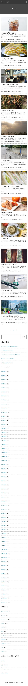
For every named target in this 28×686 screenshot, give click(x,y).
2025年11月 (4, 408)
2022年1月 (4, 594)
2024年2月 (4, 493)
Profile (3, 661)
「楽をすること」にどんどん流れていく (10, 354)
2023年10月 (4, 509)
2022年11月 (4, 553)
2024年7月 (4, 472)
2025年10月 (4, 412)
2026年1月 (4, 400)
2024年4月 (4, 485)
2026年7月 (4, 375)
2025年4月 (4, 436)
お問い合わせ (4, 665)
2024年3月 (4, 489)
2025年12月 (4, 404)
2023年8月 (4, 517)
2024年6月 (4, 476)
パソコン (3, 615)
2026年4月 (4, 388)
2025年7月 (4, 424)
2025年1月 (4, 448)
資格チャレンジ (5, 643)
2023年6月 (4, 525)
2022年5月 (4, 578)
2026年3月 (4, 392)
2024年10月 (4, 460)
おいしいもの (4, 611)
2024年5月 (4, 480)
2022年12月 (4, 549)
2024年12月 (4, 452)
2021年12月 (4, 598)
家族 (2, 631)
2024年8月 (4, 468)
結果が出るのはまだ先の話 (7, 358)
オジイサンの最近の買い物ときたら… (10, 346)
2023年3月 (4, 537)
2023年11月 (4, 505)
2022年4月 (4, 582)
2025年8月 (4, 420)
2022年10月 (4, 557)
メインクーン (4, 619)
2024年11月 (4, 456)
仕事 (13, 322)
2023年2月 (4, 541)
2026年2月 (4, 396)
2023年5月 (4, 529)
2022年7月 (4, 569)
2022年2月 (4, 590)
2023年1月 (4, 545)
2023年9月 (4, 513)
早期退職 (3, 639)
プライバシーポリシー (6, 669)
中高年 (10, 322)
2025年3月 (4, 440)
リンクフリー (4, 673)
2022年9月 (4, 561)
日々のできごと (12, 39)
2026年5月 (4, 383)
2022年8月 (4, 565)
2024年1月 (4, 497)
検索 (24, 336)
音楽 (2, 647)
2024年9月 (4, 464)
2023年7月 (4, 521)
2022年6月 (4, 573)
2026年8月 (4, 371)
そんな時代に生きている (7, 350)
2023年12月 (4, 501)
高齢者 (2, 651)
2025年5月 (4, 432)
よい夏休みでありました (7, 362)
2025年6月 (4, 428)
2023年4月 (4, 533)
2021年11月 (4, 602)
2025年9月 (4, 416)
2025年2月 (4, 444)
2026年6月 (4, 379)
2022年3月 (4, 586)
